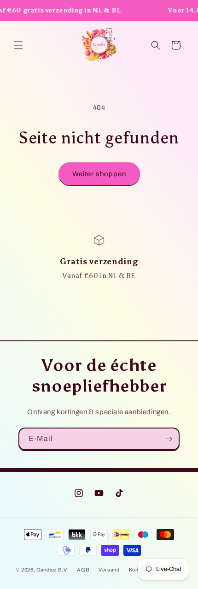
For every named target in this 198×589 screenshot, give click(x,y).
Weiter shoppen (99, 174)
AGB (83, 569)
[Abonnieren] (168, 439)
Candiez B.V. (52, 569)
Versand (109, 569)
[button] (18, 45)
